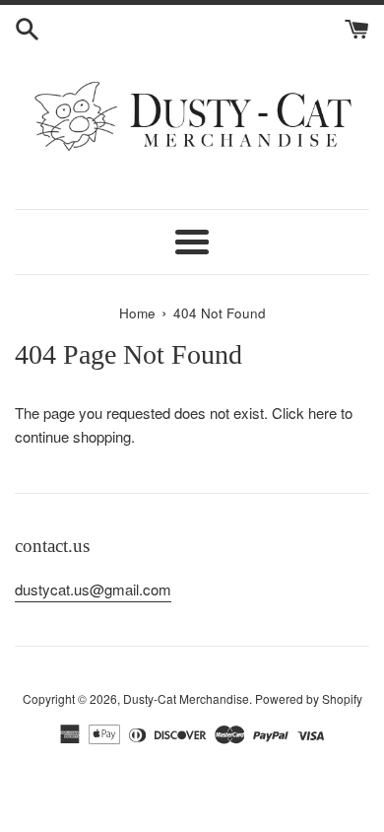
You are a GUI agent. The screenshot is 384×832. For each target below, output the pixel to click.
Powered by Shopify (308, 698)
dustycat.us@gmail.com (93, 589)
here (322, 412)
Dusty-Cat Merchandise (186, 698)
